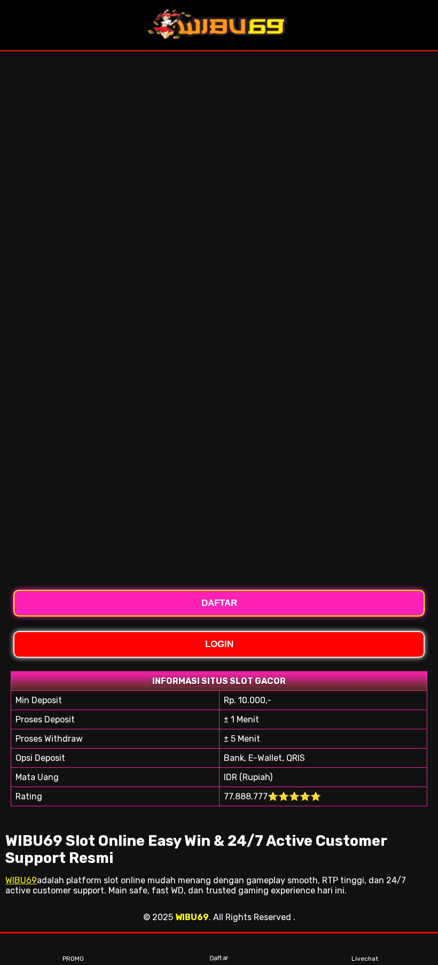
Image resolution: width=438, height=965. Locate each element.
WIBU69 (21, 880)
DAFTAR (219, 602)
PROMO (73, 958)
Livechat (364, 958)
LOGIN (219, 644)
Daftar (219, 959)
